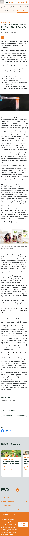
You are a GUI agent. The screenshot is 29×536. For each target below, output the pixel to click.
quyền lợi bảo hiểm (8, 469)
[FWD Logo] (5, 490)
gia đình (5, 410)
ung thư (13, 410)
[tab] (10, 11)
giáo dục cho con (20, 415)
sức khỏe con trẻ (7, 415)
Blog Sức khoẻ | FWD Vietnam (13, 7)
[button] (11, 2)
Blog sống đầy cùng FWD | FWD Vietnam (6, 7)
